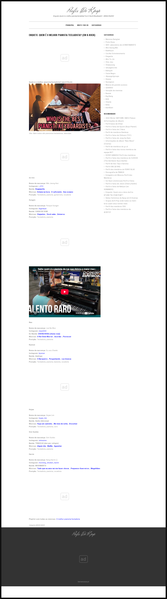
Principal (70, 25)
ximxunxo (43, 440)
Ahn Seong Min (112, 48)
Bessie (108, 93)
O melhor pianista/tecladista (68, 519)
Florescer (67, 337)
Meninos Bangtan (113, 39)
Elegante (109, 56)
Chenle (108, 102)
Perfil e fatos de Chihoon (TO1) (118, 135)
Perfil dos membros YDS (116, 206)
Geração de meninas (114, 90)
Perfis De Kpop (83, 11)
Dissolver (73, 424)
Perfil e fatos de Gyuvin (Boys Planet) (121, 127)
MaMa (50, 446)
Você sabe (51, 214)
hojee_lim (43, 418)
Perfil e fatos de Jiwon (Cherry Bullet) (121, 184)
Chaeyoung (110, 65)
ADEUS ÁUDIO (40, 525)
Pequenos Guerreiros (80, 468)
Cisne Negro (111, 73)
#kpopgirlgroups (112, 76)
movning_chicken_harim (49, 463)
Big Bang (109, 96)
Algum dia (41, 446)
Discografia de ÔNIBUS (115, 172)
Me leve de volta (61, 424)
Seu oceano (68, 192)
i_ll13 (41, 186)
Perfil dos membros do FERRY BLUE (120, 169)
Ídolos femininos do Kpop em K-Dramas (122, 198)
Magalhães (95, 468)
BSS (107, 99)
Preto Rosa (110, 42)
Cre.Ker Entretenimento (115, 53)
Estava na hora (43, 192)
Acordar (57, 337)
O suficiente (56, 192)
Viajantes (41, 214)
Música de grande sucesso (116, 85)
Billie (108, 105)
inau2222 (42, 331)
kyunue (42, 353)
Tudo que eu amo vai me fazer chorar (53, 468)
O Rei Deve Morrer (45, 337)
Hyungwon (110, 82)
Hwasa (108, 79)
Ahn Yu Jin (110, 59)
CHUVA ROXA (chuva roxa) (49, 334)
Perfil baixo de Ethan (114, 124)
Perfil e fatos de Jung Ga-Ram (118, 138)
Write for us (82, 25)
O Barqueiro (42, 359)
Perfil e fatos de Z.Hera (115, 129)
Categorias (96, 25)
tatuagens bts (111, 68)
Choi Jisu (109, 62)
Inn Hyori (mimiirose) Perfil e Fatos (120, 181)
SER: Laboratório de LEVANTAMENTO (121, 45)
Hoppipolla (40, 189)
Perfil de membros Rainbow (117, 132)
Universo (61, 214)
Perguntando (54, 359)
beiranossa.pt (83, 582)
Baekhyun (110, 51)
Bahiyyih (109, 71)
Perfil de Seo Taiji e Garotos (117, 164)
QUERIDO (109, 88)
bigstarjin (43, 209)
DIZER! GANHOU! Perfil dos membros (121, 155)
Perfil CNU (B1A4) (113, 167)
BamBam (109, 108)
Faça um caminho (44, 424)
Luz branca (66, 359)
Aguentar (58, 446)
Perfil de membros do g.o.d (117, 146)
